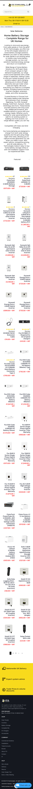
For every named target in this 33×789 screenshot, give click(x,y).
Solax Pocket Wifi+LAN (25, 637)
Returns (4, 769)
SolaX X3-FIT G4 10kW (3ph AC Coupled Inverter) (9, 612)
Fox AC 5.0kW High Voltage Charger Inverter (25, 486)
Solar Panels (5, 720)
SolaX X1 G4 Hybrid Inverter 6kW (24, 581)
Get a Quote (5, 764)
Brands (4, 748)
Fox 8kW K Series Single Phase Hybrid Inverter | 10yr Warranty (24, 428)
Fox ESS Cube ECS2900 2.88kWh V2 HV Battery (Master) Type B (24, 364)
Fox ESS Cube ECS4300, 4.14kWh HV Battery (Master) (9, 398)
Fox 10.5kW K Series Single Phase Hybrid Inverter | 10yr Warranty (9, 487)
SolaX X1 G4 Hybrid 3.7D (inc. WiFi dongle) (25, 612)
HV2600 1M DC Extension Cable (9, 335)
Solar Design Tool (6, 772)
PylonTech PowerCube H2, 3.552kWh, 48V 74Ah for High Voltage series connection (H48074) (9, 519)
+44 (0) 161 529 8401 (16, 17)
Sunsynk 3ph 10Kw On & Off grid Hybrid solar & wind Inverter (24, 248)
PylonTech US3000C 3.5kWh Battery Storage (9, 183)
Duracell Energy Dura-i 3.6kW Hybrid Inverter (25, 278)
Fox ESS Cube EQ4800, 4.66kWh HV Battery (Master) (25, 398)
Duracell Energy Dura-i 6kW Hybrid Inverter (25, 305)
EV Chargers (5, 730)
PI (2, 756)
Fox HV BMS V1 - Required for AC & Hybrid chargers (24, 336)
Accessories (5, 733)
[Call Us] (25, 5)
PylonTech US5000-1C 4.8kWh (25, 182)
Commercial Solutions (8, 740)
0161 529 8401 (6, 711)
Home (2, 26)
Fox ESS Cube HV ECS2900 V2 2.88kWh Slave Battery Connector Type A (9, 368)
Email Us (16, 24)
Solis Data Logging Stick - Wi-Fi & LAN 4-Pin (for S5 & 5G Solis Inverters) (9, 583)
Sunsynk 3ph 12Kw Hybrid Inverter (10, 277)
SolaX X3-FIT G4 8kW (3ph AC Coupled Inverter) (10, 639)
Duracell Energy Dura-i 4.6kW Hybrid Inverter (9, 305)
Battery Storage (6, 725)
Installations (5, 743)
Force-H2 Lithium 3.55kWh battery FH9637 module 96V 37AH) (10, 552)
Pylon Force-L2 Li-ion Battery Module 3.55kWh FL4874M (24, 518)
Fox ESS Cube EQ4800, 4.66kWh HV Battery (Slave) (9, 427)
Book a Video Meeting (8, 774)
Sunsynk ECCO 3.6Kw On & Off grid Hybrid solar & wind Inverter (9, 214)
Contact (4, 754)
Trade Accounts (6, 746)
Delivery (4, 766)
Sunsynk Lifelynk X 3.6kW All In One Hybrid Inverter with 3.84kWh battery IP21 (25, 216)
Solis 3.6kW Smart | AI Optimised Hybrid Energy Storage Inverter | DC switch (24, 552)
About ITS (4, 751)
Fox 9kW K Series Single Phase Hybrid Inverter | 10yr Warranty (9, 457)
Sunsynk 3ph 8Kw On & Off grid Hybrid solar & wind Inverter (10, 248)
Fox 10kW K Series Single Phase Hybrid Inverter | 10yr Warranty (24, 457)
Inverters (4, 722)
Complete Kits (5, 728)
